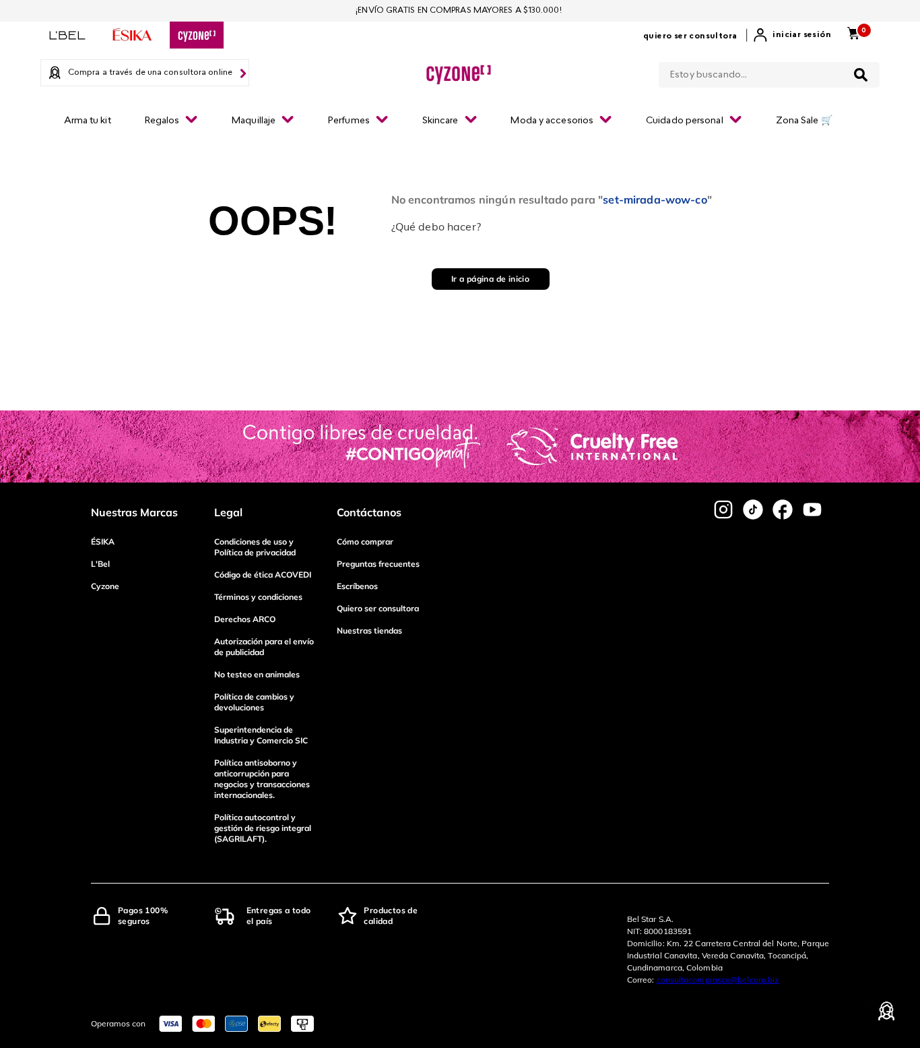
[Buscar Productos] (861, 75)
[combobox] (769, 72)
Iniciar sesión (802, 35)
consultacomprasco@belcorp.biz (718, 980)
